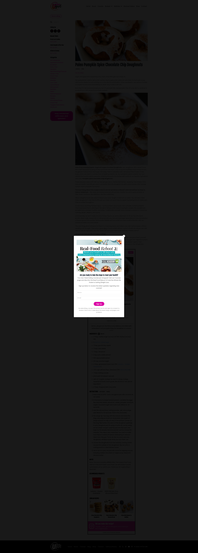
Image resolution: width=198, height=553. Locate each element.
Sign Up (99, 304)
